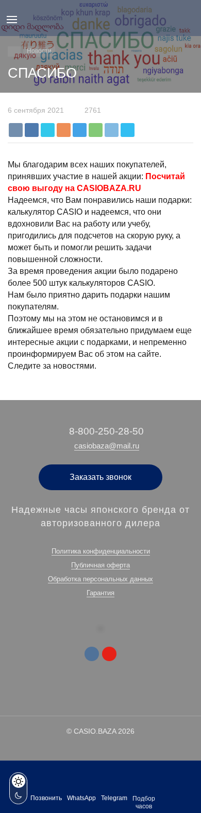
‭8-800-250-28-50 (106, 431)
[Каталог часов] (14, 51)
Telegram (114, 798)
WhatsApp (81, 798)
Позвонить (46, 798)
